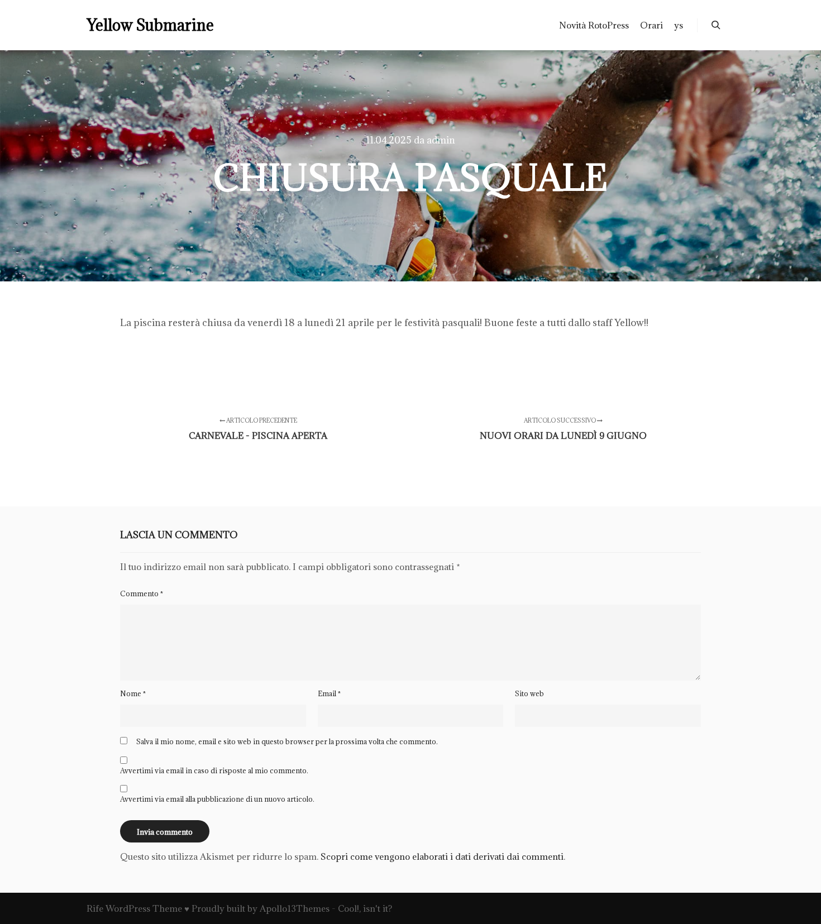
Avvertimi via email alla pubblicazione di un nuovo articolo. (217, 798)
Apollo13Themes (295, 908)
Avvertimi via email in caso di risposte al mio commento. (214, 770)
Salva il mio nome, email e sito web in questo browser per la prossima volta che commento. (287, 741)
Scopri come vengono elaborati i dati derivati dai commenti (442, 856)
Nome (133, 693)
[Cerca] (716, 25)
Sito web (529, 693)
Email (329, 693)
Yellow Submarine (142, 25)
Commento (141, 593)
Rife (95, 908)
